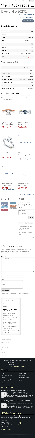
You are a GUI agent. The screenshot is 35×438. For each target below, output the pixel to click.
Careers (21, 379)
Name (2, 274)
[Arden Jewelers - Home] (15, 5)
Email (2, 279)
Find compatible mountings (26, 17)
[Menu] (32, 6)
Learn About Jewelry (7, 375)
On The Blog (7, 387)
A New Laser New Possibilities (13, 390)
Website (3, 284)
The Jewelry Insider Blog (25, 233)
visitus (20, 423)
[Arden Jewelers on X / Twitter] (9, 432)
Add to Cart (28, 20)
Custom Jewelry (6, 379)
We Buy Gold (5, 381)
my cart (26, 1)
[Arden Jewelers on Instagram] (2, 432)
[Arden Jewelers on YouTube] (14, 432)
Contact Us (5, 383)
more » (3, 397)
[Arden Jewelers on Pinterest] (7, 432)
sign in (21, 1)
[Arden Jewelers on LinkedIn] (12, 432)
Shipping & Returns (24, 377)
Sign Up (31, 217)
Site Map (21, 381)
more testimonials (17, 367)
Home (3, 373)
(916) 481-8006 (15, 1)
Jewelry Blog (22, 373)
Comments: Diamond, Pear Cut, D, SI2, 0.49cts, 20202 (25, 228)
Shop (3, 377)
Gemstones (6, 304)
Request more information (27, 14)
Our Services (22, 375)
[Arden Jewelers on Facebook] (5, 432)
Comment (4, 256)
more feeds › (30, 237)
